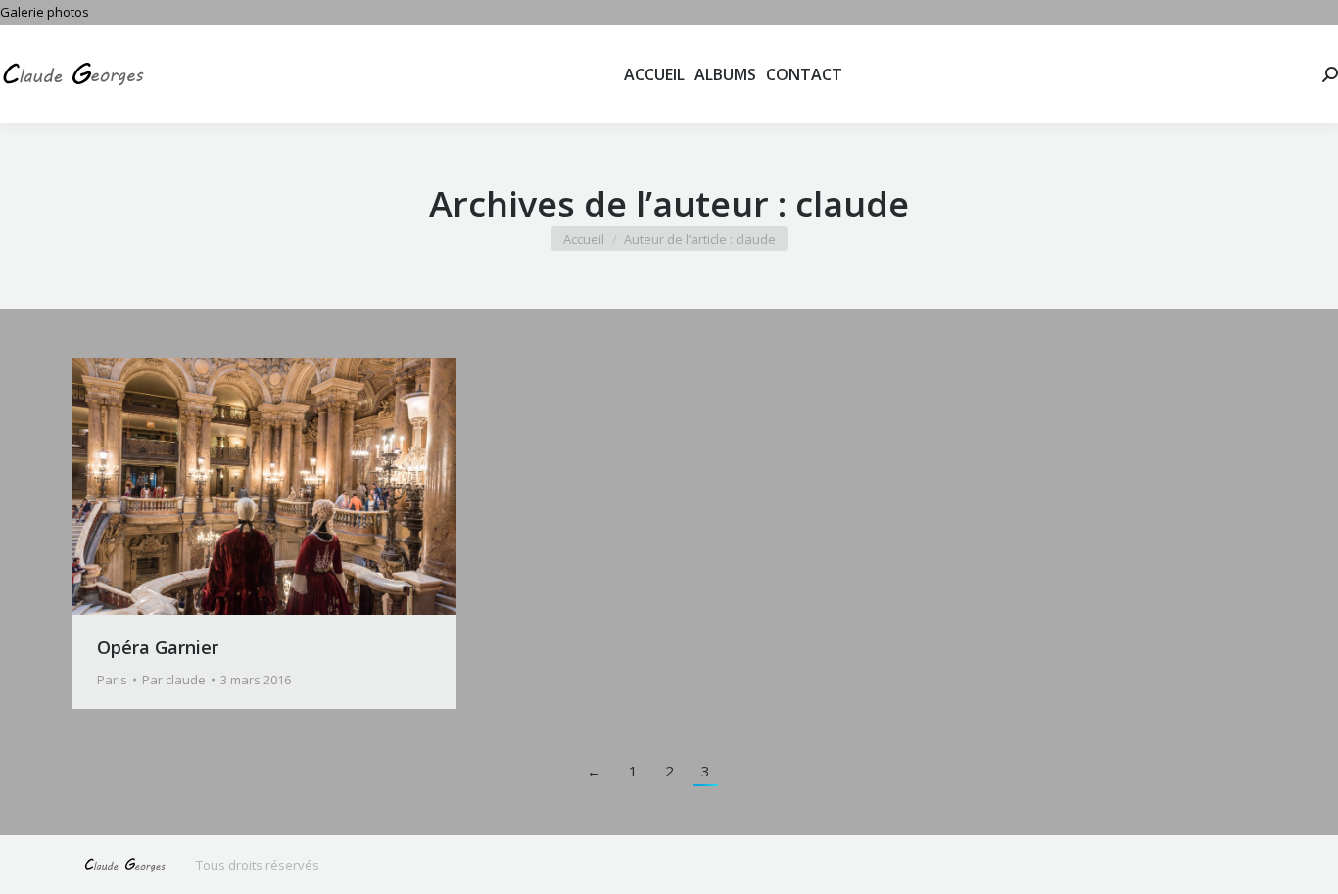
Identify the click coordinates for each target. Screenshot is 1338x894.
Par (174, 679)
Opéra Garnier (157, 647)
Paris (112, 679)
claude (852, 204)
